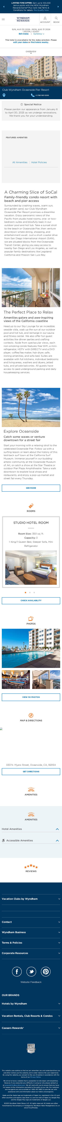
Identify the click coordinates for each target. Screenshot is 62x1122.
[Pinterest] (45, 972)
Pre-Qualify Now (41, 10)
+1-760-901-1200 (42, 95)
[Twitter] (31, 972)
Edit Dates (24, 34)
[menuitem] (3, 19)
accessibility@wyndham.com (15, 1085)
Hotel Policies (39, 162)
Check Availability (31, 600)
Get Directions (31, 771)
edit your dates (20, 42)
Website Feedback (31, 982)
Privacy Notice (35, 1077)
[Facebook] (16, 972)
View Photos (31, 697)
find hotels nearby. (40, 42)
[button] (3, 6)
